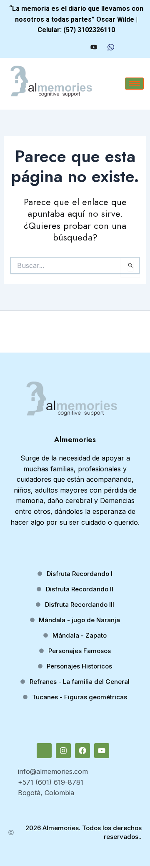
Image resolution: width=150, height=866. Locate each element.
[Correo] (46, 47)
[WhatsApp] (111, 47)
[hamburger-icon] (134, 84)
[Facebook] (77, 47)
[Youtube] (93, 47)
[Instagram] (62, 47)
